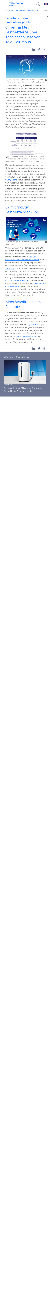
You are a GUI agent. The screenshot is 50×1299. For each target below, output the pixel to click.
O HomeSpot (34, 324)
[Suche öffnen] (38, 4)
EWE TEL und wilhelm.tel (16, 280)
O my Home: (10, 391)
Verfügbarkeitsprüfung (26, 336)
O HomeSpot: (10, 388)
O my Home (11, 179)
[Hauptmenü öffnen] (4, 4)
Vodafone (9, 268)
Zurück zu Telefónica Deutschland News (21, 11)
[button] (33, 50)
